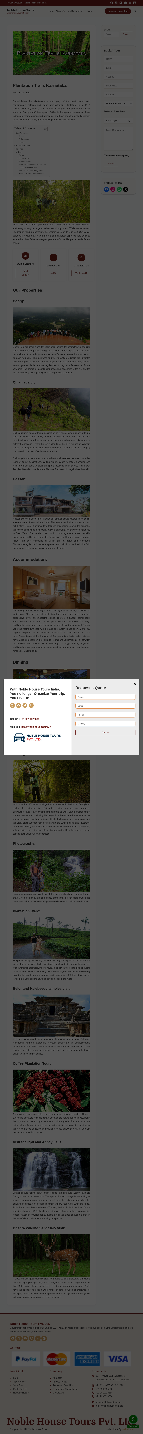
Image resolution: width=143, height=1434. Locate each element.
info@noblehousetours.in (36, 726)
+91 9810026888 (29, 719)
